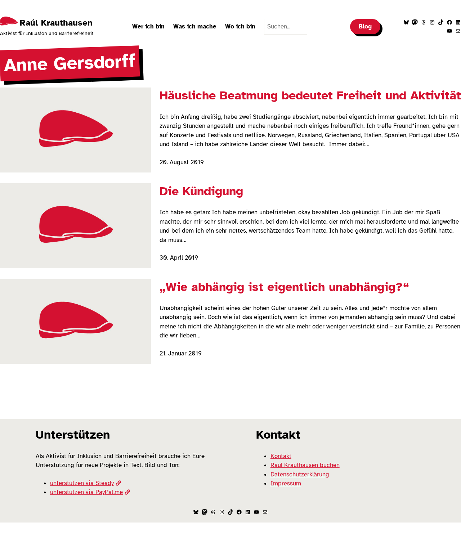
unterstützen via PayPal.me (86, 492)
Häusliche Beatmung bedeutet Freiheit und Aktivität (310, 95)
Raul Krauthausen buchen (305, 465)
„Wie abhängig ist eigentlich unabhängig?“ (284, 287)
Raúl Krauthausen (56, 22)
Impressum (285, 483)
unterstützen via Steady (82, 483)
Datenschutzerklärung (299, 474)
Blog (365, 26)
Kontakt (280, 456)
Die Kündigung (201, 191)
